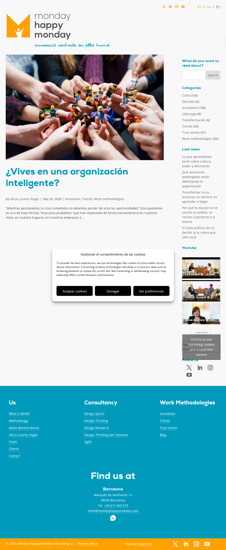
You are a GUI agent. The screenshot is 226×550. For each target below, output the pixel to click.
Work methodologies (109, 199)
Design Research (96, 428)
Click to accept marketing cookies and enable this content (201, 347)
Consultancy (100, 403)
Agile (88, 442)
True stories (191, 132)
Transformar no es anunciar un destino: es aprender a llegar (199, 197)
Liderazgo (189, 114)
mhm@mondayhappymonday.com (113, 511)
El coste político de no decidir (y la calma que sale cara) (199, 232)
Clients (14, 449)
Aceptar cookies (75, 291)
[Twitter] (163, 8)
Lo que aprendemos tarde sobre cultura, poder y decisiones (197, 161)
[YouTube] (183, 8)
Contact (14, 456)
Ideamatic (144, 544)
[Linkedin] (170, 8)
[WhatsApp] (189, 8)
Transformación (193, 120)
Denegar (113, 291)
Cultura (187, 95)
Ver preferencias (151, 291)
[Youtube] (189, 375)
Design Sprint (94, 414)
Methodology (18, 421)
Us (12, 403)
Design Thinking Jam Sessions (106, 435)
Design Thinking (96, 421)
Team (13, 442)
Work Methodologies (187, 403)
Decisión (188, 101)
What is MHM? (19, 414)
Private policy (88, 543)
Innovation (73, 199)
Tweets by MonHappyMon (198, 347)
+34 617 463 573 (116, 505)
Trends (87, 199)
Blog (163, 435)
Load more (201, 332)
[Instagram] (176, 8)
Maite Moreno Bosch (24, 428)
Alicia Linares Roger (24, 199)
